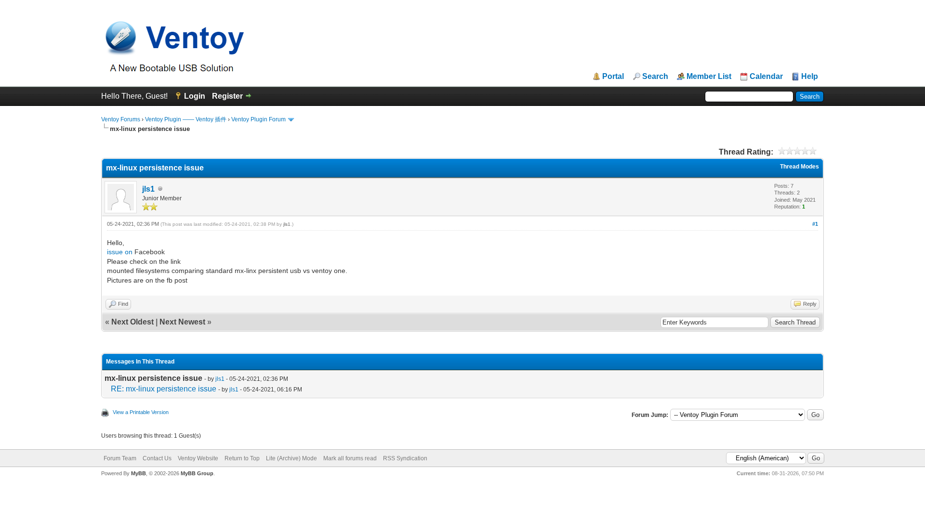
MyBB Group (197, 473)
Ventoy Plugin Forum (258, 119)
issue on (120, 252)
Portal (613, 76)
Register (227, 96)
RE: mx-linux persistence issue (163, 389)
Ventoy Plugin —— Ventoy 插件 (185, 119)
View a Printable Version (141, 412)
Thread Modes (799, 166)
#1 (815, 224)
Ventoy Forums (120, 119)
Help (809, 76)
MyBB (138, 473)
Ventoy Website (198, 458)
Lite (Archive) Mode (291, 458)
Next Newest (182, 322)
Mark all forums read (350, 458)
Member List (709, 76)
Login (194, 96)
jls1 (148, 189)
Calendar (766, 76)
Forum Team (120, 458)
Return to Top (242, 458)
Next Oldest (132, 322)
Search (655, 76)
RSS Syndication (405, 458)
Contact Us (157, 458)
